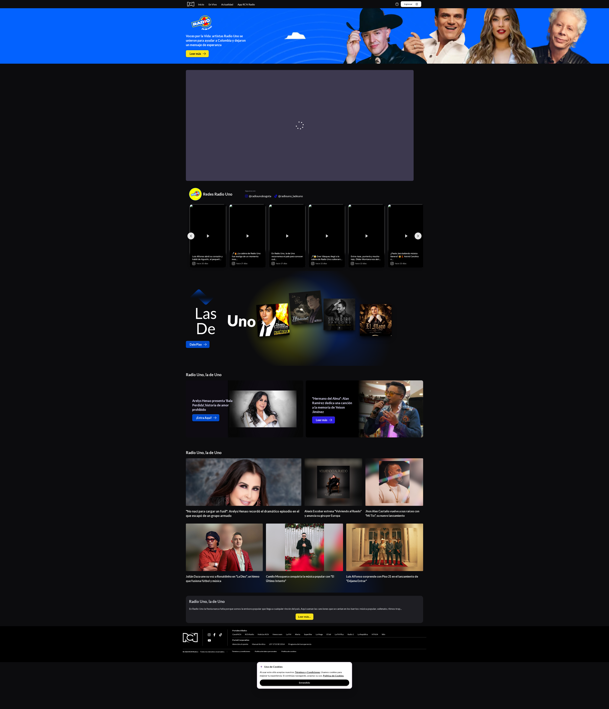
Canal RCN (236, 634)
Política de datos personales (266, 651)
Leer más (195, 53)
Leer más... (304, 616)
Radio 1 (351, 634)
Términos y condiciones (241, 651)
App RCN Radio (246, 4)
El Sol (329, 634)
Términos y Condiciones (307, 672)
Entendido (304, 682)
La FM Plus (339, 634)
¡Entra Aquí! (204, 418)
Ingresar (408, 4)
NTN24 (375, 634)
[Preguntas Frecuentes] (397, 4)
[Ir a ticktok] (209, 634)
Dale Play (196, 344)
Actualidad (227, 4)
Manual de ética (258, 644)
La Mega (319, 634)
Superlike (308, 634)
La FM (288, 634)
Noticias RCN (263, 634)
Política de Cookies (333, 675)
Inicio (201, 4)
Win (383, 634)
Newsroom (277, 634)
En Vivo (213, 4)
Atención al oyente (240, 644)
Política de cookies (289, 651)
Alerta (297, 634)
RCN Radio (249, 634)
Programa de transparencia (299, 644)
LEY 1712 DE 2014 (277, 644)
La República (363, 634)
